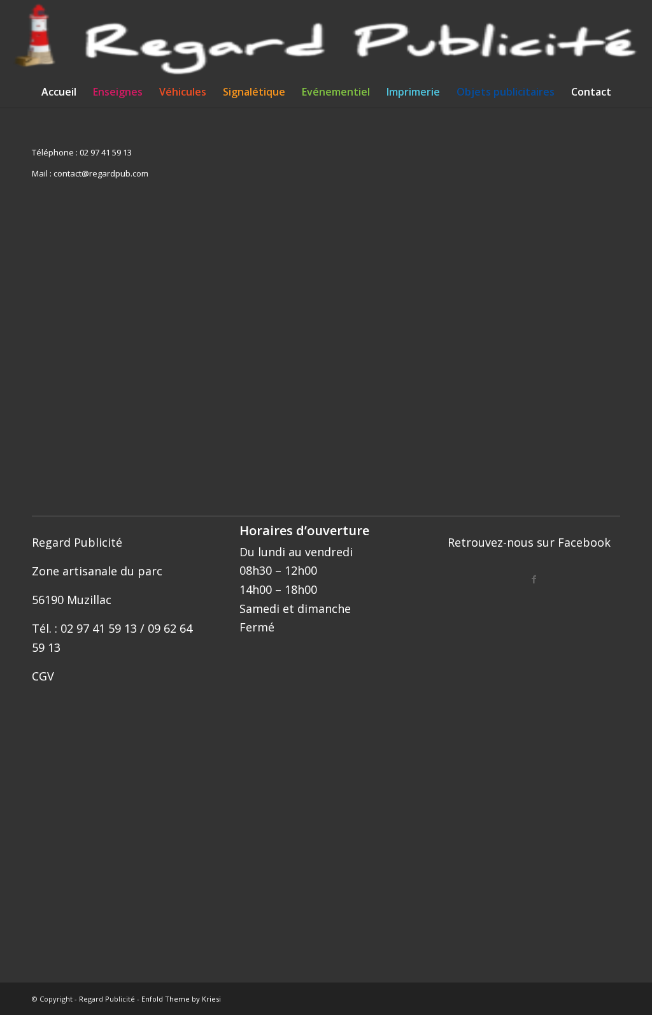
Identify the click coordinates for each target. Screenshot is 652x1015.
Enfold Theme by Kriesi (181, 999)
